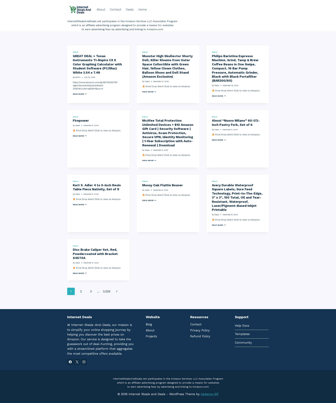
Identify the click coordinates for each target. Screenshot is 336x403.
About (101, 9)
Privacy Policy (200, 330)
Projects (151, 336)
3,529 (106, 291)
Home (142, 9)
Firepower (81, 120)
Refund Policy (200, 336)
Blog (149, 324)
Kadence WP (210, 394)
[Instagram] (84, 362)
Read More (80, 94)
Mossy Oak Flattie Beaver (162, 185)
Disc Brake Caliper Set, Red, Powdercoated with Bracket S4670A (95, 254)
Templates (242, 334)
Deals (130, 9)
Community (243, 342)
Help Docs (242, 325)
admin (77, 77)
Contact (115, 9)
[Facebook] (70, 362)
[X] (77, 362)
